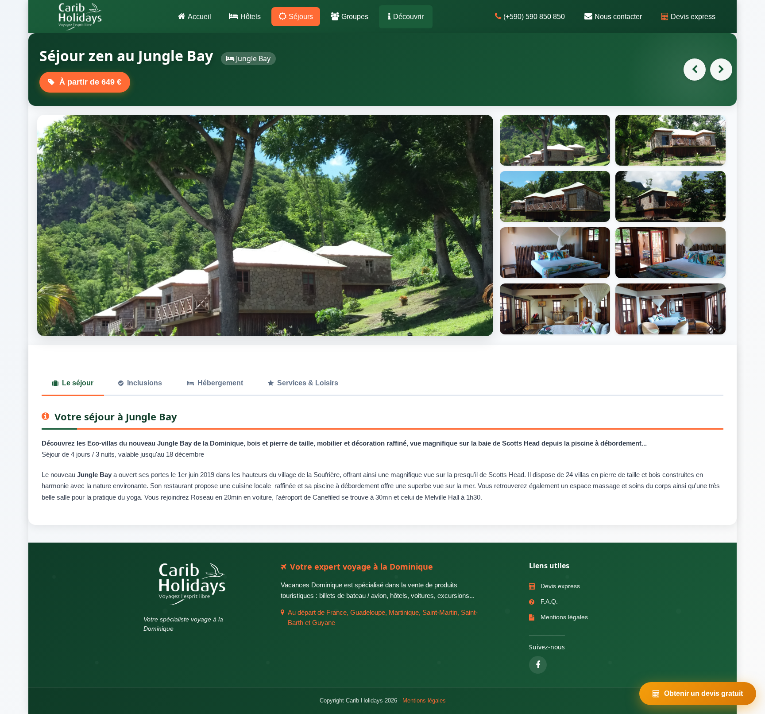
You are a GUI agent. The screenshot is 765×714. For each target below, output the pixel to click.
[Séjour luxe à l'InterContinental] (721, 69)
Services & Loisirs (307, 383)
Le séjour (77, 383)
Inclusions (144, 383)
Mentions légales (424, 700)
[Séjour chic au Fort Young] (695, 69)
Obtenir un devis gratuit (703, 693)
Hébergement (220, 383)
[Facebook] (538, 665)
